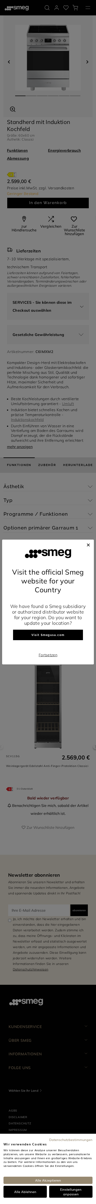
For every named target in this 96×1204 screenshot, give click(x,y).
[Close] (88, 544)
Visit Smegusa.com (48, 635)
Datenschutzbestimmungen (71, 1139)
